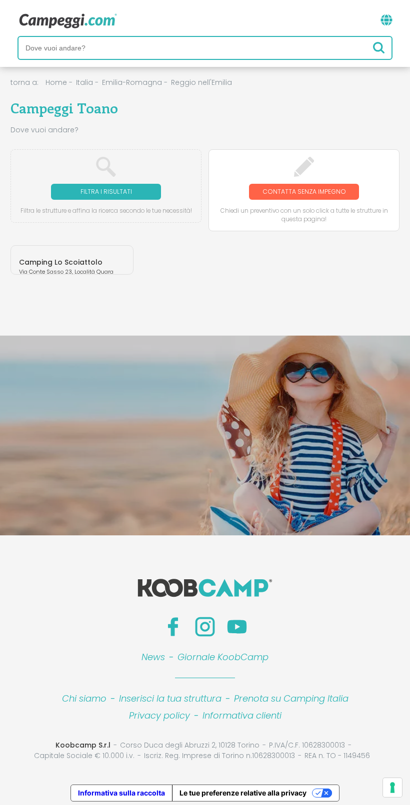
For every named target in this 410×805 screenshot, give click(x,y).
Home (56, 82)
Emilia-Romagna (132, 82)
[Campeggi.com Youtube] (237, 627)
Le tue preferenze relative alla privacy (243, 793)
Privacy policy (159, 715)
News (153, 657)
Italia (84, 82)
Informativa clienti (242, 715)
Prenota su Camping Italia (291, 698)
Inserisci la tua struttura (170, 698)
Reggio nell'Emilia (201, 82)
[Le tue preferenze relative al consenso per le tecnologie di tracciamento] (392, 787)
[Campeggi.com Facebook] (173, 627)
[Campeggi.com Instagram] (205, 627)
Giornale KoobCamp (223, 657)
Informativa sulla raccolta (121, 793)
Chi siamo (84, 698)
